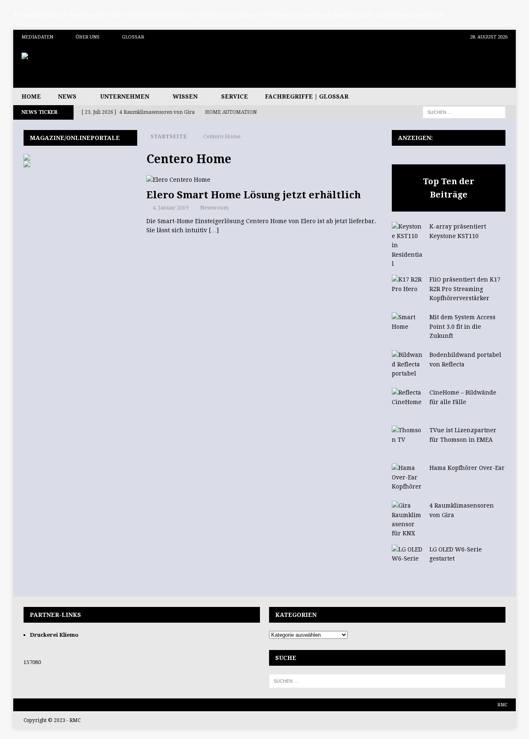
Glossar (133, 37)
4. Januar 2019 (170, 208)
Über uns (88, 37)
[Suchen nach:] (464, 111)
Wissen (185, 96)
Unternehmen (124, 96)
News (67, 96)
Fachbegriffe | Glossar (306, 96)
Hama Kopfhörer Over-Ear (467, 468)
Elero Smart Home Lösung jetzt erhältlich (253, 195)
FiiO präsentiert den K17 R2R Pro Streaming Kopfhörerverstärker (464, 288)
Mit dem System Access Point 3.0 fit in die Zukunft (462, 326)
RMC (502, 705)
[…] (214, 230)
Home (31, 96)
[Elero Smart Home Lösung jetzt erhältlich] (264, 179)
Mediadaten (37, 37)
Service (234, 96)
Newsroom (214, 208)
